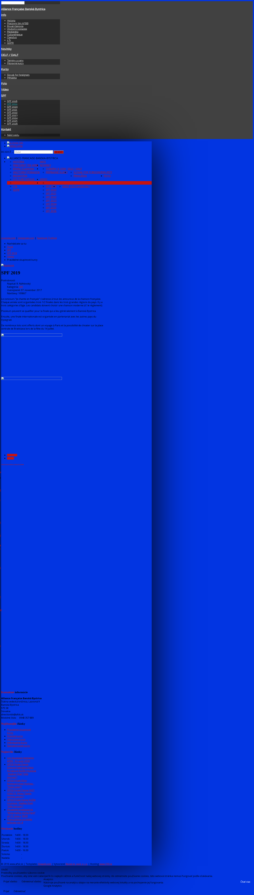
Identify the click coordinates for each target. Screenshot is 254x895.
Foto (4, 83)
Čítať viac (245, 881)
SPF (3, 95)
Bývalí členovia (15, 26)
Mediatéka (12, 31)
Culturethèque (14, 34)
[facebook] (7, 265)
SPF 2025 (12, 120)
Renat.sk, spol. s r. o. (77, 864)
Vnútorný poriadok (17, 29)
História (11, 20)
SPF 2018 (12, 101)
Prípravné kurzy (15, 63)
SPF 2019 (12, 104)
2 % (9, 40)
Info (3, 14)
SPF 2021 (12, 109)
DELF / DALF (9, 54)
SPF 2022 (12, 112)
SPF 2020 (12, 106)
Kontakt (6, 129)
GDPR (10, 43)
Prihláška (12, 77)
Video (5, 89)
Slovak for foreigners (18, 75)
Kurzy (5, 69)
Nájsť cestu (13, 135)
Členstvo (12, 37)
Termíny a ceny (15, 60)
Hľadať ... (7, 152)
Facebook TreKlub (47, 238)
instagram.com (26, 238)
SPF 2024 (12, 118)
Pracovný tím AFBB (17, 23)
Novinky (6, 48)
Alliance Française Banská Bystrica (23, 9)
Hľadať (58, 152)
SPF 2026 (12, 123)
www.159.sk (106, 864)
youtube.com (8, 238)
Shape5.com (44, 864)
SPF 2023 (12, 115)
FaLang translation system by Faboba (12, 464)
